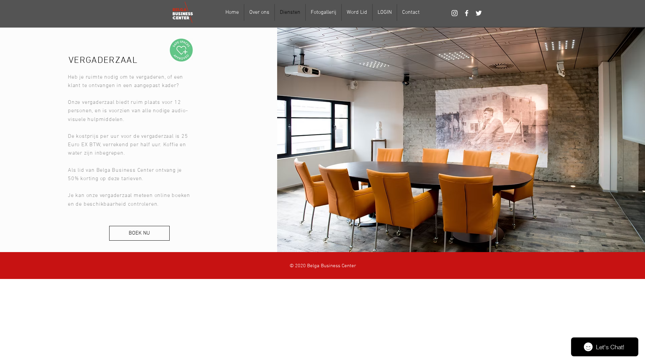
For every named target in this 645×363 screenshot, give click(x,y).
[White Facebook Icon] (467, 13)
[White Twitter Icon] (479, 13)
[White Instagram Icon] (454, 13)
